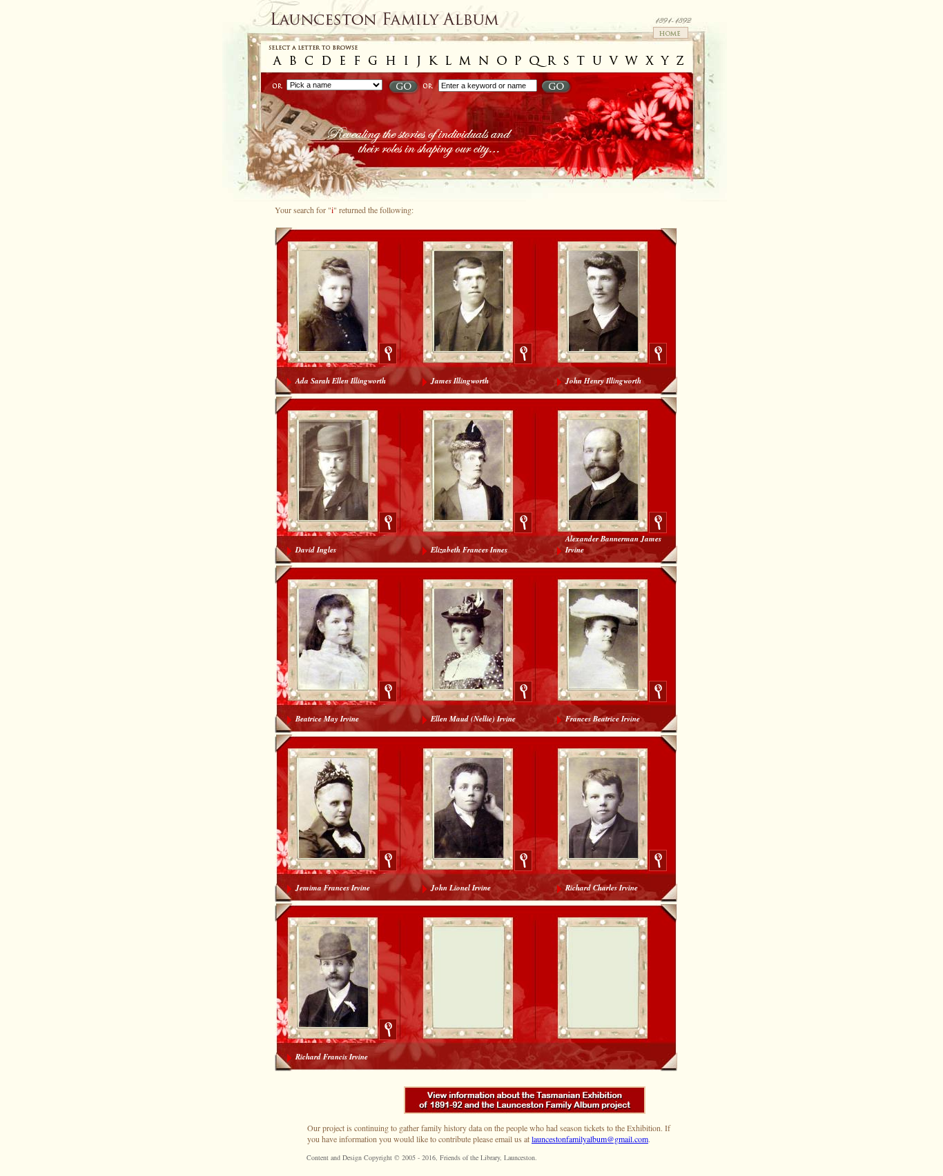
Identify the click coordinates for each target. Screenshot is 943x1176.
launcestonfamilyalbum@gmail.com (590, 1138)
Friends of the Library (470, 1157)
